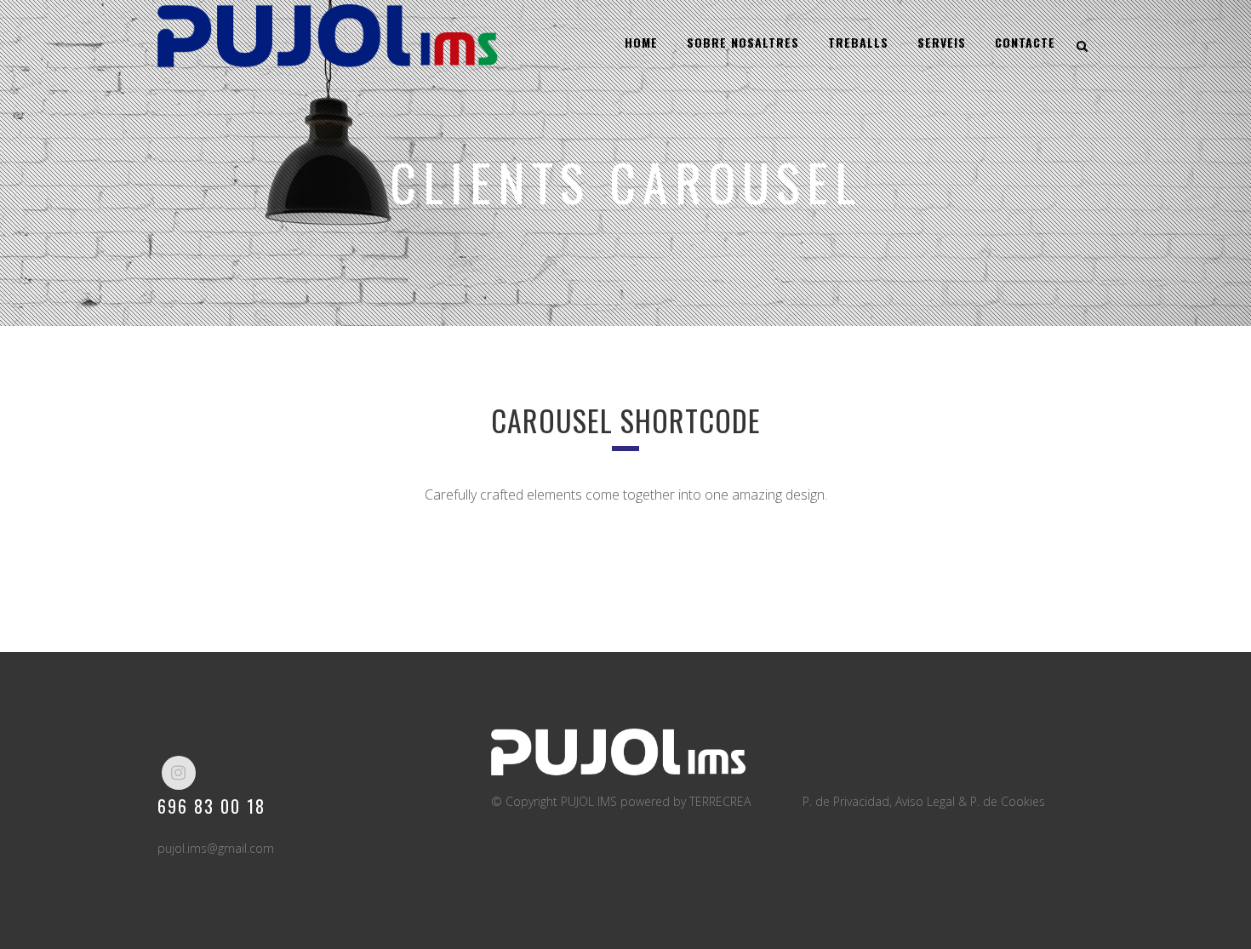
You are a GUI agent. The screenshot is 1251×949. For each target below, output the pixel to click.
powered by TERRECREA (685, 801)
